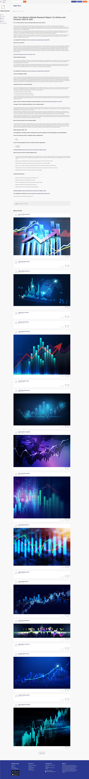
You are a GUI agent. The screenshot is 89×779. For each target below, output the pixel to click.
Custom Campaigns (32, 765)
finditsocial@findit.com (51, 771)
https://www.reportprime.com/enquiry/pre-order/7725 (51, 101)
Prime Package (31, 767)
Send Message (4, 23)
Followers (3, 21)
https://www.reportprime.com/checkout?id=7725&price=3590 (34, 149)
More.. (68, 257)
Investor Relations (15, 768)
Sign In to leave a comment (22, 203)
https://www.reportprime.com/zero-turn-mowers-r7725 (24, 54)
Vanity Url (30, 766)
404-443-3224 (49, 770)
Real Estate (13, 767)
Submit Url (30, 768)
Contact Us (48, 763)
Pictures (3, 18)
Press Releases (31, 769)
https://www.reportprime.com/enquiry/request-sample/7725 (38, 39)
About (3, 14)
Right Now (3, 16)
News (12, 766)
